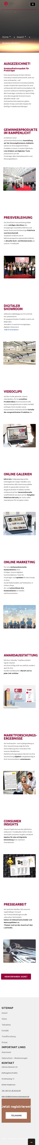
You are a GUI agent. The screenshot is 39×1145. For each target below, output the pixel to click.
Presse (4, 1042)
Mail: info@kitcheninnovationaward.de (15, 1096)
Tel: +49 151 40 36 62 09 (11, 1090)
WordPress (24, 1138)
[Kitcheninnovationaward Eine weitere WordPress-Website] (9, 4)
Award (4, 1013)
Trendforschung (9, 1036)
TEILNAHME (16, 1115)
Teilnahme (6, 1025)
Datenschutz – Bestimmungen (15, 1058)
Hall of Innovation (11, 330)
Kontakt (5, 1030)
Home (5, 37)
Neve (4, 1138)
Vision (4, 1019)
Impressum (6, 1052)
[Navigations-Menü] (32, 4)
